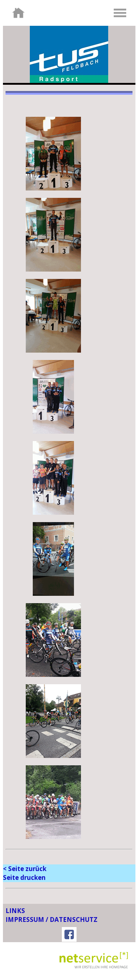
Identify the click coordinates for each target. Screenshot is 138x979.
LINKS (15, 910)
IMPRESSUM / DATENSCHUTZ (52, 919)
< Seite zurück (24, 868)
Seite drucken (24, 877)
